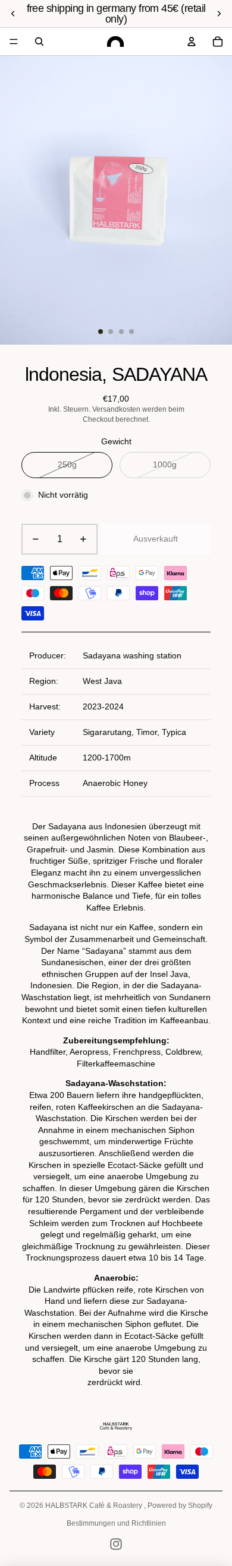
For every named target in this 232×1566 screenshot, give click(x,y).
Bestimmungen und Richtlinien (116, 1523)
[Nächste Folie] (219, 14)
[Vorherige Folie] (13, 14)
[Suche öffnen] (39, 41)
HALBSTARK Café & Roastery (94, 1505)
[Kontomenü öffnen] (191, 41)
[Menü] (13, 41)
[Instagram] (116, 1544)
